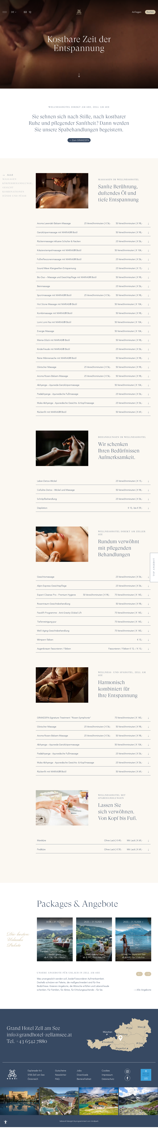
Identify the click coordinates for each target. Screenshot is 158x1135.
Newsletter (60, 1074)
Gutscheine (60, 1070)
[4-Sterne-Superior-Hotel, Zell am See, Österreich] (79, 12)
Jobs (79, 1070)
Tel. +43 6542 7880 (27, 1041)
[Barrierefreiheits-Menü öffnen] (5, 1122)
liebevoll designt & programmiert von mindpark (79, 1121)
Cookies (106, 1070)
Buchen (150, 12)
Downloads (82, 1074)
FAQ (57, 1079)
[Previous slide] (139, 974)
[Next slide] (148, 974)
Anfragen (137, 12)
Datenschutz (108, 1079)
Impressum (107, 1074)
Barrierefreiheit (84, 1079)
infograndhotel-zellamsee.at (39, 1035)
